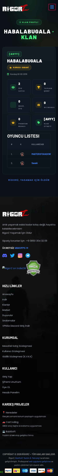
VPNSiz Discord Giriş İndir (16, 325)
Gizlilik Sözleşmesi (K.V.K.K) (17, 356)
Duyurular (7, 315)
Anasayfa (7, 294)
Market (6, 310)
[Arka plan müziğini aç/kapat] (1, 472)
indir (4, 299)
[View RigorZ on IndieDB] (14, 268)
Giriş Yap (7, 376)
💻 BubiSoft (9, 431)
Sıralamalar (8, 320)
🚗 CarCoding (10, 422)
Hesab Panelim (10, 392)
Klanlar (6, 304)
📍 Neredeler (9, 412)
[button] (52, 7)
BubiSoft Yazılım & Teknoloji (27, 458)
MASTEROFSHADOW (41, 154)
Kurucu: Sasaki (21, 67)
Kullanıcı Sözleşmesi (13, 351)
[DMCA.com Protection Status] (33, 268)
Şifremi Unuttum (11, 381)
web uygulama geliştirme (40, 461)
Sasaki (35, 163)
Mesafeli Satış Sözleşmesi (17, 346)
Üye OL (6, 387)
